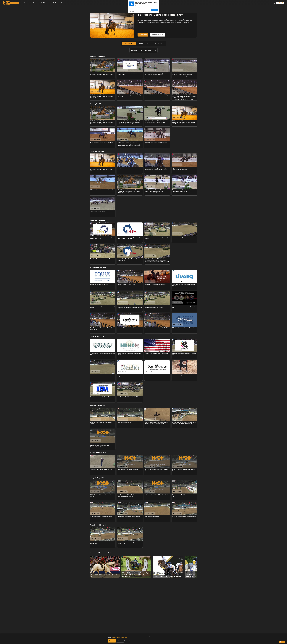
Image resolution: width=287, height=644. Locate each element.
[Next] (195, 567)
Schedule (158, 43)
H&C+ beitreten (15, 3)
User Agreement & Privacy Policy (119, 637)
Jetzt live (23, 3)
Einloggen (280, 2)
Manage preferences (128, 640)
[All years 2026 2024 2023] (136, 50)
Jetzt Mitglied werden (158, 35)
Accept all (111, 640)
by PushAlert (132, 11)
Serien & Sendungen (45, 3)
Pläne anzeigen (65, 3)
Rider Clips (143, 43)
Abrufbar (128, 43)
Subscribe (154, 10)
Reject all (120, 640)
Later (146, 10)
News (73, 3)
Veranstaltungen (32, 3)
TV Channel (56, 3)
